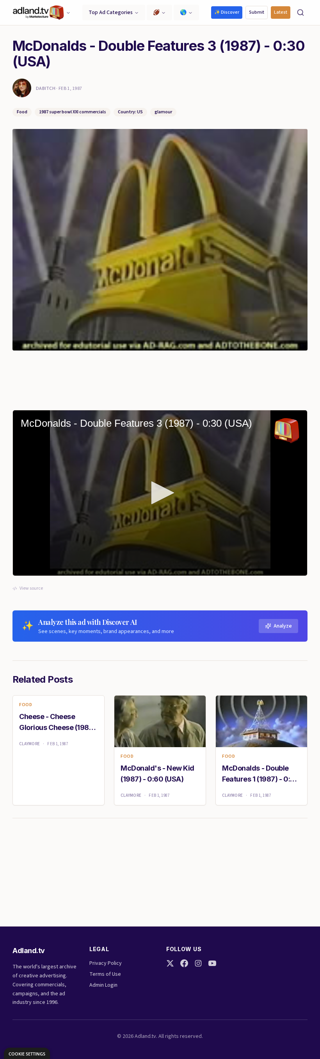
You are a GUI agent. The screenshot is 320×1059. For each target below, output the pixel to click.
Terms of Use (105, 974)
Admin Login (103, 985)
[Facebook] (184, 963)
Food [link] (25, 705)
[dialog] (27, 1053)
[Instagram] (198, 963)
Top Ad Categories (111, 12)
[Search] (300, 12)
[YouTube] (212, 963)
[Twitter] (170, 963)
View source (31, 588)
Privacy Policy (105, 963)
